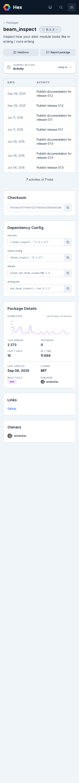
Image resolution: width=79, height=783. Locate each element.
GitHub (11, 408)
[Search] (61, 7)
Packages (12, 22)
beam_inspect (19, 29)
